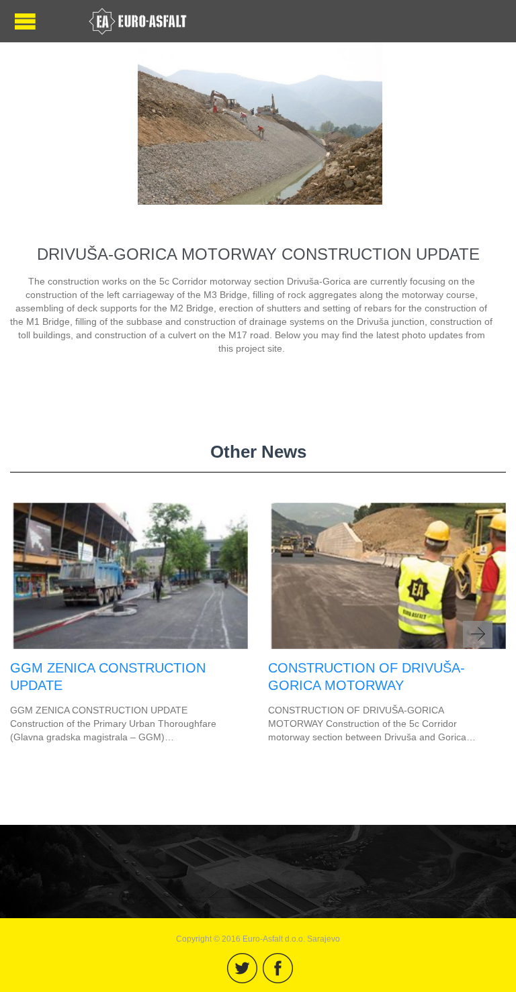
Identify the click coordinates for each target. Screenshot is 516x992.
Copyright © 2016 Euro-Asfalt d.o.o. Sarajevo (258, 939)
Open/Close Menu (25, 21)
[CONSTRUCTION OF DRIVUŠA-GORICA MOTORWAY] (387, 645)
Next (477, 634)
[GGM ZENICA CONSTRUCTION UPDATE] (129, 645)
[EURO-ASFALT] (137, 21)
